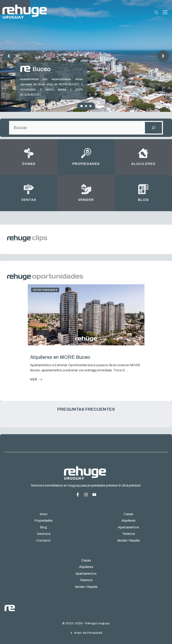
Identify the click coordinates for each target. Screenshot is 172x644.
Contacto (43, 540)
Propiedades (43, 520)
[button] (156, 12)
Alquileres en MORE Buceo (60, 357)
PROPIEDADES (86, 164)
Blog (43, 527)
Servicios (43, 534)
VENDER (86, 200)
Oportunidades (45, 290)
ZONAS (28, 164)
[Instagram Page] (94, 495)
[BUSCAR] (153, 128)
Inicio (43, 514)
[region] (86, 56)
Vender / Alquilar (128, 540)
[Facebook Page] (79, 495)
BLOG (143, 200)
